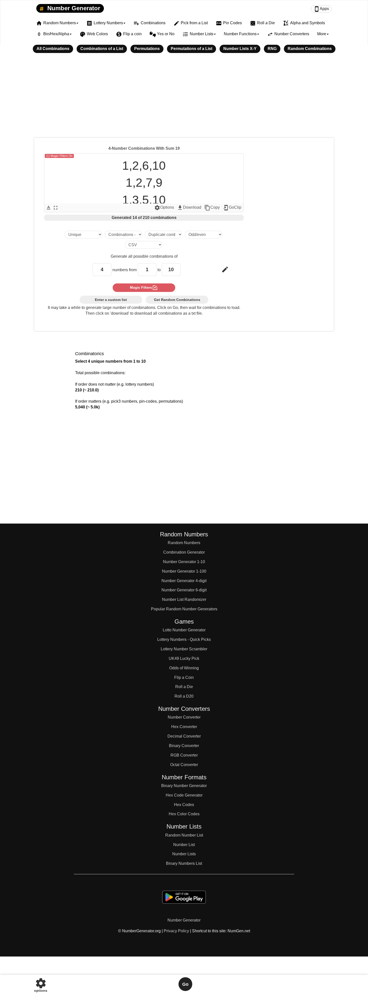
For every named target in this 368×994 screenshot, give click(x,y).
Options (164, 208)
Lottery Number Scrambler (184, 649)
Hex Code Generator (184, 795)
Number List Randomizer (184, 599)
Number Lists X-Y (240, 48)
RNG (272, 48)
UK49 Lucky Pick (184, 658)
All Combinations (53, 48)
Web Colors (94, 34)
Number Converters (288, 34)
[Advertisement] (184, 98)
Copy (212, 208)
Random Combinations (310, 48)
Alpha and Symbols (304, 23)
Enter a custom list (111, 300)
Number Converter (184, 717)
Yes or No (162, 34)
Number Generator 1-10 (184, 562)
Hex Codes (184, 805)
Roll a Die (262, 23)
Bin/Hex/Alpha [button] (52, 34)
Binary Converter (184, 746)
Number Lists (184, 854)
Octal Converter (184, 765)
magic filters (144, 288)
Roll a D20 (184, 696)
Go (185, 984)
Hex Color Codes (184, 814)
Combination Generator (184, 552)
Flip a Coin (184, 677)
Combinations (149, 23)
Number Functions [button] (240, 34)
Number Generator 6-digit (184, 590)
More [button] (321, 34)
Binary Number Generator (184, 786)
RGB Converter (184, 755)
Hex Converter (184, 727)
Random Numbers (184, 543)
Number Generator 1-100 (184, 571)
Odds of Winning (184, 668)
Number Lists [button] (197, 34)
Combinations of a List (101, 48)
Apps (321, 9)
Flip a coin (129, 34)
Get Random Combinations (177, 300)
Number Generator (73, 8)
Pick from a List (190, 23)
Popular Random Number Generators (184, 609)
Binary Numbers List (184, 863)
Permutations (147, 48)
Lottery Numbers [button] (104, 23)
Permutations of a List (191, 48)
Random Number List (184, 835)
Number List (184, 845)
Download (189, 208)
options (40, 984)
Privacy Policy (176, 931)
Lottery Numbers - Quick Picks (184, 639)
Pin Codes (229, 23)
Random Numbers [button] (56, 23)
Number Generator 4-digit (184, 581)
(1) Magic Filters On (59, 156)
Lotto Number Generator (184, 630)
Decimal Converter (184, 736)
